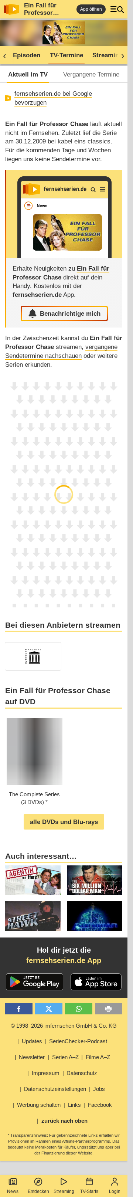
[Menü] (117, 9)
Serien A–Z (65, 1057)
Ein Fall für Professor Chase (40, 13)
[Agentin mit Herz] (33, 880)
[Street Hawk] (33, 916)
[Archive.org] (33, 656)
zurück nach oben (64, 1121)
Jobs (99, 1089)
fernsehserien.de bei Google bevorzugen (53, 98)
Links (74, 1105)
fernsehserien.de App (63, 960)
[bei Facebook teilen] (19, 1009)
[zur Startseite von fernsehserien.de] (11, 9)
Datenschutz (81, 1073)
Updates (32, 1041)
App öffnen (91, 9)
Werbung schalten (39, 1105)
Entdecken (38, 1191)
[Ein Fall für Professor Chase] (64, 214)
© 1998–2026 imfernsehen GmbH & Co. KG (64, 1026)
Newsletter (32, 1057)
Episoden (26, 55)
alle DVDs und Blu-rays (64, 821)
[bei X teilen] (49, 1009)
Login (114, 1191)
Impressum (45, 1073)
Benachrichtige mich (70, 313)
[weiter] (120, 55)
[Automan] (94, 916)
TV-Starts (89, 1191)
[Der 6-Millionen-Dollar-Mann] (94, 880)
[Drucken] (109, 1009)
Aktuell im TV (28, 74)
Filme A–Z (98, 1057)
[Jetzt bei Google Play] (34, 981)
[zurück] (7, 55)
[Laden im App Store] (96, 981)
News (12, 1191)
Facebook (100, 1105)
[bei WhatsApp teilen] (79, 1009)
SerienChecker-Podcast (78, 1041)
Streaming (64, 1191)
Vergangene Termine (91, 74)
